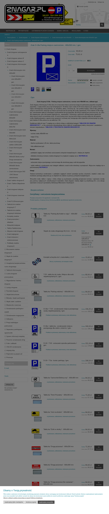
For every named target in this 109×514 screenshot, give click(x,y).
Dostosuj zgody (31, 502)
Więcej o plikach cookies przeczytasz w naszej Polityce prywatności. (23, 498)
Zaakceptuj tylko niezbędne (14, 502)
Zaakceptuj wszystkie (46, 502)
